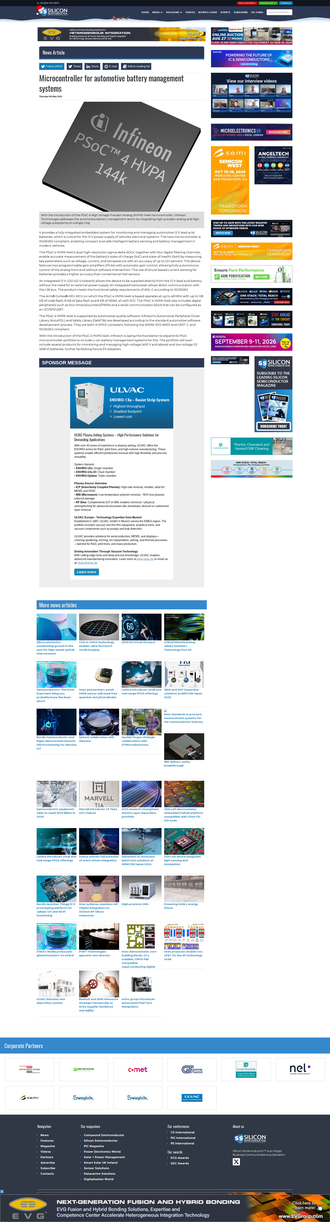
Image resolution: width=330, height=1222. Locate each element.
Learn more (86, 572)
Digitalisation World (99, 1179)
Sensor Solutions (96, 1168)
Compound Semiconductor (104, 1135)
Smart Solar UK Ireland (101, 1162)
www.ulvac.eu (145, 559)
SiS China (257, 12)
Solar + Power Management (104, 1157)
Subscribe (241, 12)
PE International (182, 1143)
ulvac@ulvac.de (87, 562)
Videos (190, 12)
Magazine (173, 12)
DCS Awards (180, 1158)
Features (47, 1140)
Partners (47, 1157)
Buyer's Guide (207, 12)
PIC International (183, 1138)
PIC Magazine (94, 1146)
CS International (183, 1132)
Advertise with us (268, 3)
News (156, 12)
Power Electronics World (102, 1151)
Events (225, 12)
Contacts (47, 1173)
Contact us (286, 3)
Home (145, 12)
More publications (247, 3)
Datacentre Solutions (99, 1173)
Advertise (48, 1162)
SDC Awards (180, 1163)
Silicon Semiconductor (101, 1140)
